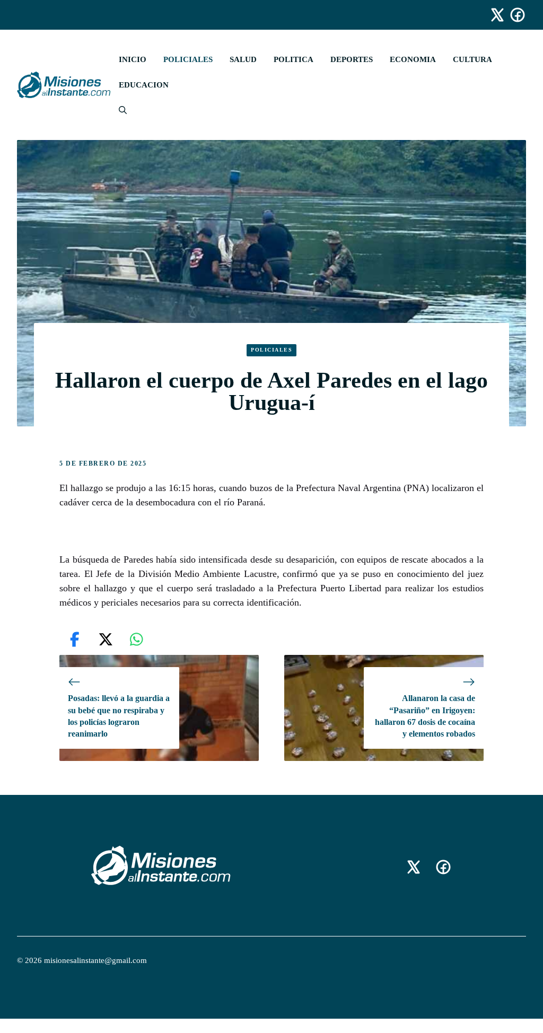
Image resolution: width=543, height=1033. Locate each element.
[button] (118, 110)
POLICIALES (188, 59)
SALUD (243, 59)
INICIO (132, 59)
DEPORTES (351, 59)
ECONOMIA (413, 59)
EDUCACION (144, 85)
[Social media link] (492, 15)
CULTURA (472, 59)
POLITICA (293, 59)
